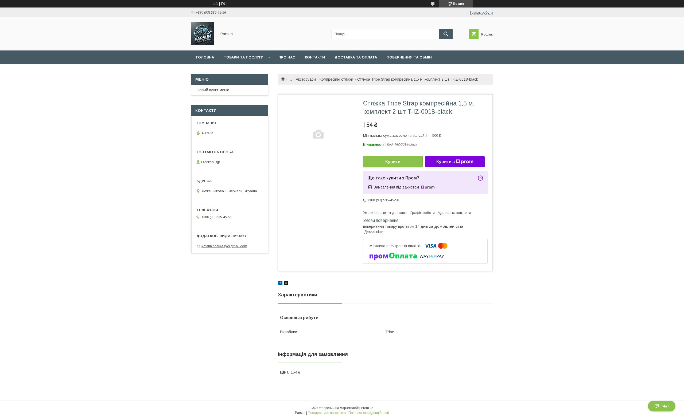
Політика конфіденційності (368, 413)
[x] (286, 284)
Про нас (286, 57)
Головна (205, 57)
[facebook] (280, 284)
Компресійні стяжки (336, 79)
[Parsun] (202, 43)
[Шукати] (446, 34)
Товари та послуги (243, 57)
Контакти (315, 57)
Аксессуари (306, 79)
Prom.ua (367, 408)
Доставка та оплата (356, 57)
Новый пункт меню (213, 90)
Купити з (445, 161)
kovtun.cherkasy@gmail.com (224, 246)
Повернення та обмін (409, 57)
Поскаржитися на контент (327, 413)
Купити (393, 161)
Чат (665, 406)
